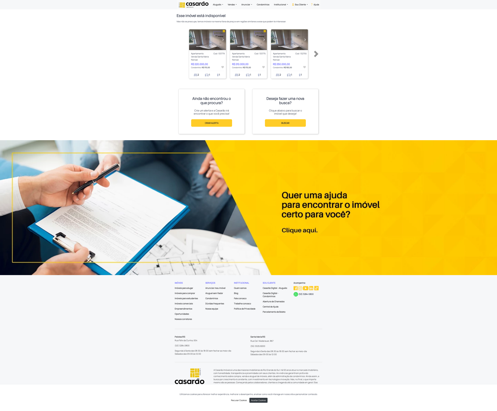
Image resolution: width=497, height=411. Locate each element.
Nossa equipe (211, 308)
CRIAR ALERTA (211, 123)
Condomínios (263, 4)
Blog (236, 293)
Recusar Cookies (239, 400)
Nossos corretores (183, 319)
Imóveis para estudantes (186, 298)
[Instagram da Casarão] (300, 288)
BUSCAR (285, 123)
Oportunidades (182, 313)
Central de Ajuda (270, 306)
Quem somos (240, 288)
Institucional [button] (280, 4)
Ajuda (316, 4)
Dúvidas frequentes (214, 303)
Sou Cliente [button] (300, 4)
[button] (192, 39)
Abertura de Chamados (273, 301)
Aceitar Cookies (258, 400)
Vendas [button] (231, 4)
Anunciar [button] (246, 4)
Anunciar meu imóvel (215, 288)
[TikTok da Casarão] (316, 288)
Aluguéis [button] (217, 4)
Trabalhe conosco (242, 303)
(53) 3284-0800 (306, 294)
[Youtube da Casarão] (306, 288)
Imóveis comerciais (184, 303)
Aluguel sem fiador (214, 293)
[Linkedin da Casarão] (311, 288)
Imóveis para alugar (184, 288)
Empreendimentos (183, 308)
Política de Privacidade (244, 308)
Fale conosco (240, 298)
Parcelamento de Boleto (274, 311)
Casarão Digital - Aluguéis (275, 288)
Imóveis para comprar (185, 293)
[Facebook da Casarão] (296, 288)
